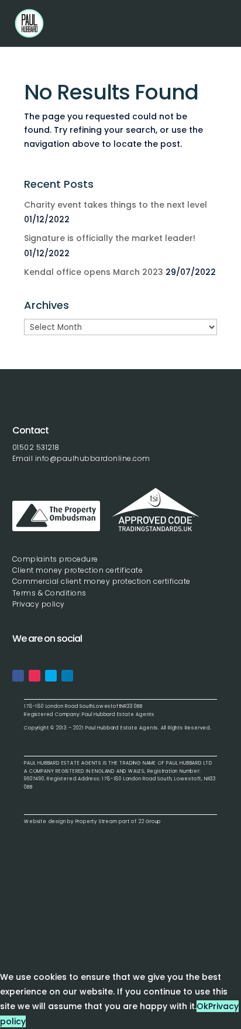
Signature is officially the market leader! (109, 238)
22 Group (149, 821)
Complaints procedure (55, 559)
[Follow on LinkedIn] (67, 676)
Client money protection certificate (77, 570)
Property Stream (96, 821)
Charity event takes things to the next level (115, 205)
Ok (202, 1006)
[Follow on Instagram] (34, 676)
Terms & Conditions (49, 593)
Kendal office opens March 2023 (93, 272)
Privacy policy (38, 604)
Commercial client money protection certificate (101, 581)
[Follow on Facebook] (18, 676)
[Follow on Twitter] (51, 676)
